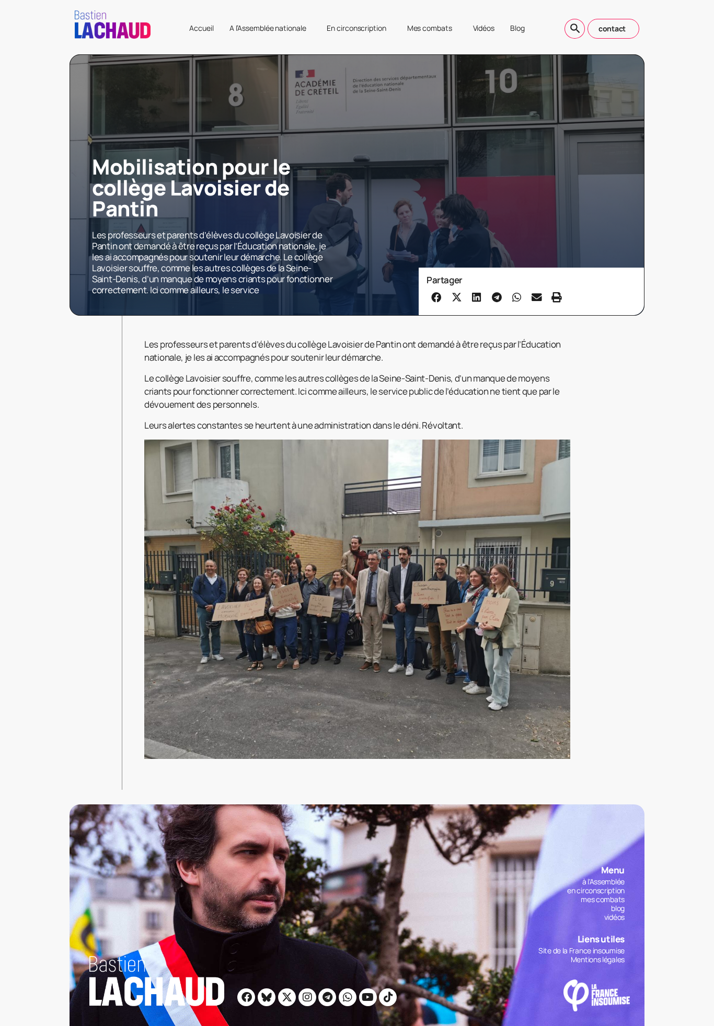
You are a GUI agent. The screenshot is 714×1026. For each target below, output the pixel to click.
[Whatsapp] (347, 997)
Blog (517, 28)
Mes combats (429, 28)
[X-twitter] (287, 997)
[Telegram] (327, 997)
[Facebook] (246, 997)
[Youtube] (368, 997)
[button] (436, 297)
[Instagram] (307, 997)
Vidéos (483, 28)
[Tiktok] (388, 997)
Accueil (201, 28)
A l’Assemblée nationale (267, 28)
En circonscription (356, 28)
